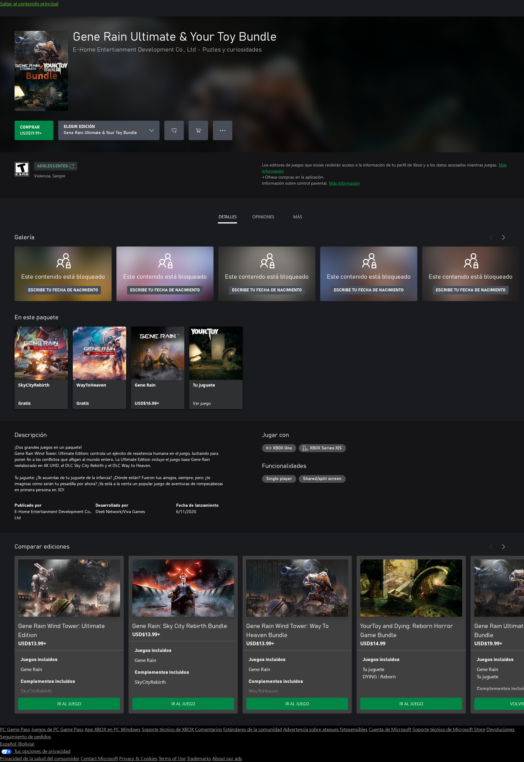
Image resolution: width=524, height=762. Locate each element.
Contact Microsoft (99, 758)
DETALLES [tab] (228, 217)
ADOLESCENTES (52, 166)
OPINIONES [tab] (263, 217)
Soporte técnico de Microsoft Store (448, 729)
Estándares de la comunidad (252, 729)
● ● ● (223, 130)
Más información (344, 183)
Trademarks (199, 758)
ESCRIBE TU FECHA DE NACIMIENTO (63, 290)
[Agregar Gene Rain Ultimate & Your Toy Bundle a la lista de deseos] (174, 130)
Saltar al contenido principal (29, 3)
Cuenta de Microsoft (390, 729)
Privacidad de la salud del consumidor (39, 758)
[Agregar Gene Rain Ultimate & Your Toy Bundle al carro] (198, 130)
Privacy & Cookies (138, 758)
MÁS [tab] (297, 217)
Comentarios (208, 729)
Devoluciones (500, 729)
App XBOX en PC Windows (112, 729)
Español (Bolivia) (17, 743)
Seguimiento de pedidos (25, 736)
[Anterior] (491, 237)
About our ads (227, 758)
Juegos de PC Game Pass (57, 729)
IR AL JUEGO (69, 704)
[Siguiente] (503, 237)
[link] (41, 368)
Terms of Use (172, 758)
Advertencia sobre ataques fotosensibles (325, 729)
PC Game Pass (15, 729)
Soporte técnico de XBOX (168, 729)
